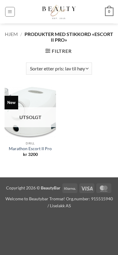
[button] (10, 12)
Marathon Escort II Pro (30, 148)
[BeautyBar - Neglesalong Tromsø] (59, 12)
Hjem (11, 34)
